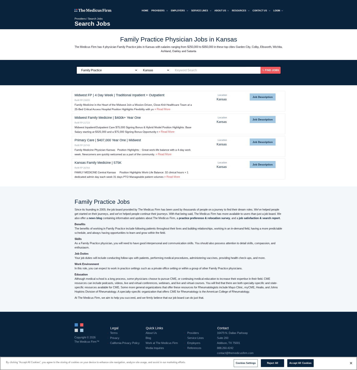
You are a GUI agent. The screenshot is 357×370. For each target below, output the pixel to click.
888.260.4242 (225, 348)
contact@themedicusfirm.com (235, 353)
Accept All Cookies (300, 363)
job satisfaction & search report (259, 218)
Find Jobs (271, 70)
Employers (178, 10)
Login (276, 10)
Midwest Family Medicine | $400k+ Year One (108, 117)
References (194, 348)
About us (220, 10)
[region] (178, 363)
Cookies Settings (246, 363)
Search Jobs (95, 18)
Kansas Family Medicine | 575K (98, 163)
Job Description (263, 96)
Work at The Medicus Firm (162, 343)
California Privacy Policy (125, 343)
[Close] (351, 363)
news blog (95, 218)
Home (145, 10)
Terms (114, 332)
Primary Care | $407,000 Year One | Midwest (108, 140)
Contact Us (260, 10)
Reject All (272, 363)
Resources (239, 10)
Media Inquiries (155, 348)
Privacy (114, 337)
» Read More (162, 109)
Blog (148, 337)
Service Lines (200, 10)
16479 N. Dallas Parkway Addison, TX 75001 (232, 338)
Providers (158, 10)
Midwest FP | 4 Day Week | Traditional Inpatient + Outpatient (119, 95)
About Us (151, 332)
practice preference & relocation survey (204, 218)
